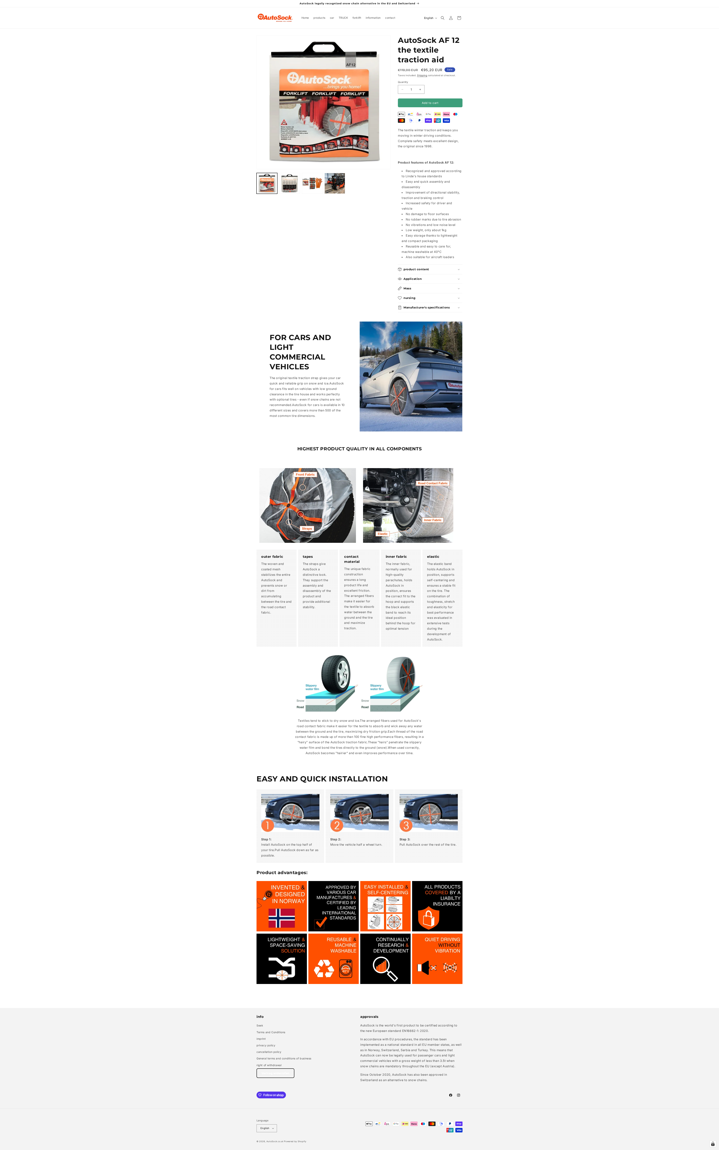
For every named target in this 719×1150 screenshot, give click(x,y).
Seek (260, 1025)
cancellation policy (269, 1051)
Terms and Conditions (271, 1032)
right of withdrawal (269, 1065)
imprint (261, 1038)
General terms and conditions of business (284, 1058)
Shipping (422, 75)
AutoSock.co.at (274, 1141)
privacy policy (266, 1045)
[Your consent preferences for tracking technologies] (713, 1144)
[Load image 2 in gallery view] (289, 183)
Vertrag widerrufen (275, 1073)
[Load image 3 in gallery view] (312, 183)
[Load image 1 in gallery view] (267, 183)
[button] (443, 18)
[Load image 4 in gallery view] (334, 183)
